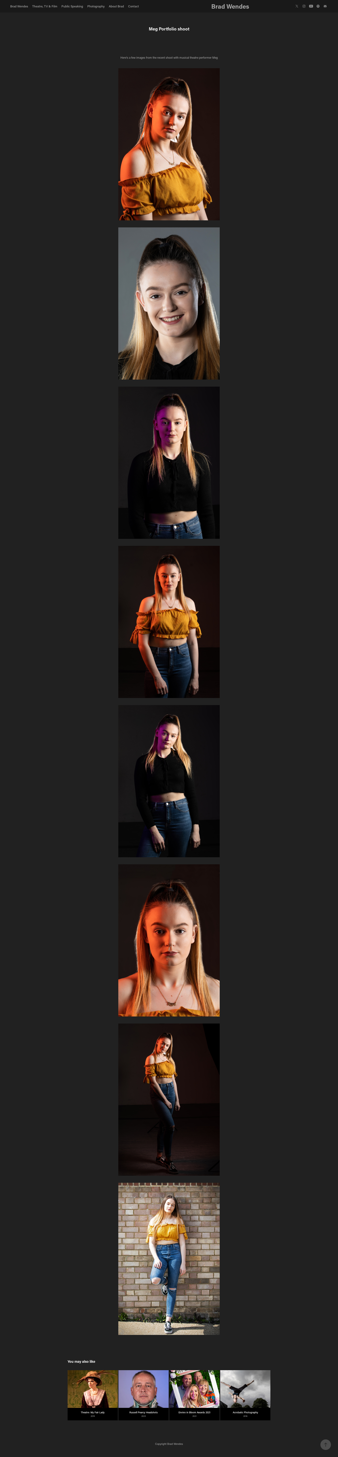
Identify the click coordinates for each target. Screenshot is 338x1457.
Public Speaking (72, 6)
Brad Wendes (19, 6)
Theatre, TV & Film (44, 6)
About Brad (116, 6)
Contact (133, 6)
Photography (96, 6)
